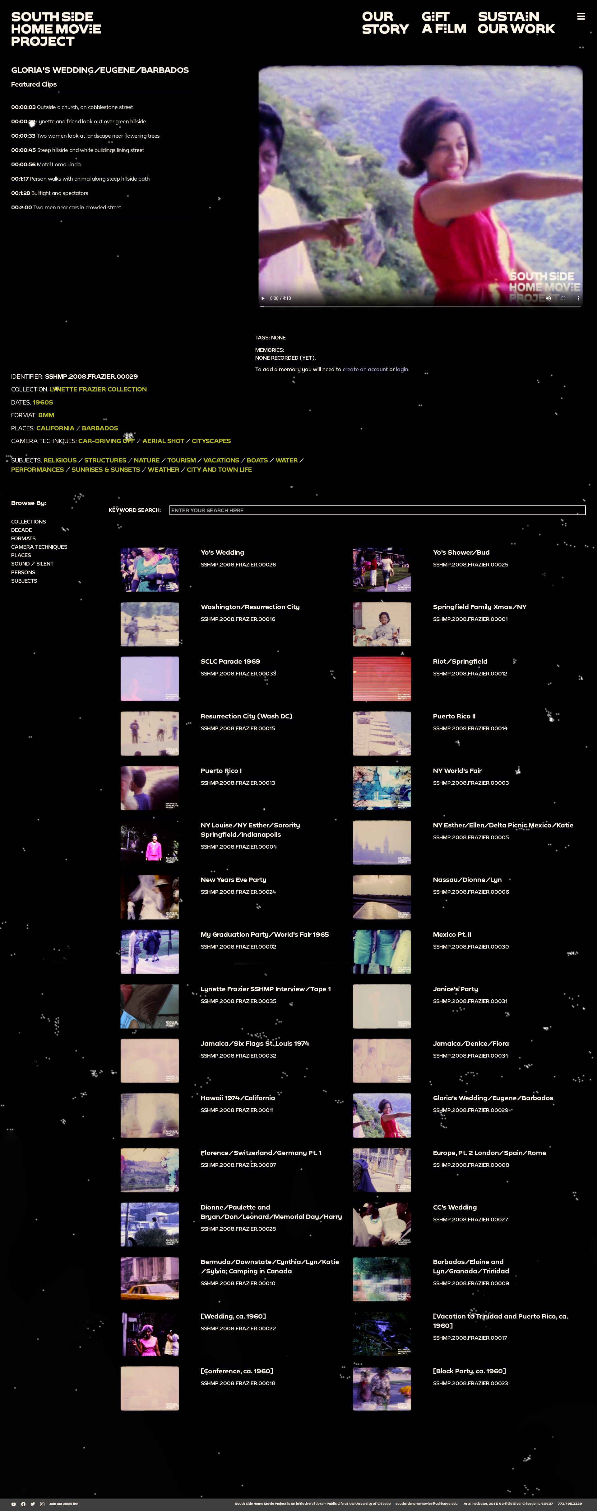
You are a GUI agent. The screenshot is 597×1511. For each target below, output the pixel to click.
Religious (60, 460)
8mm (46, 415)
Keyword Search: (135, 510)
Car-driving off (106, 440)
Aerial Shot (163, 440)
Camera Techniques (39, 547)
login (402, 369)
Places (21, 555)
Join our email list (63, 1504)
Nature (147, 460)
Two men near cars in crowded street (66, 207)
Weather (163, 469)
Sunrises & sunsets (106, 469)
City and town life (219, 469)
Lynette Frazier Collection (98, 389)
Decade (21, 530)
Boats (257, 460)
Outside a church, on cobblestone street (72, 107)
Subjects (24, 581)
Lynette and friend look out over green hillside (78, 121)
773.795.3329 (570, 1503)
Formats (23, 538)
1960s (43, 402)
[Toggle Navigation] (580, 16)
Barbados (100, 428)
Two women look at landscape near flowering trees (85, 136)
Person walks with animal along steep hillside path (80, 179)
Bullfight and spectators (49, 193)
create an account (365, 369)
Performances (37, 469)
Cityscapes (211, 440)
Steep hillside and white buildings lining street (77, 150)
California (55, 428)
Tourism (181, 460)
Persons (23, 572)
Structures (105, 460)
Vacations (221, 460)
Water (286, 460)
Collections (28, 521)
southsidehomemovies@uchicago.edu (426, 1503)
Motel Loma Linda (46, 164)
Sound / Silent (32, 563)
